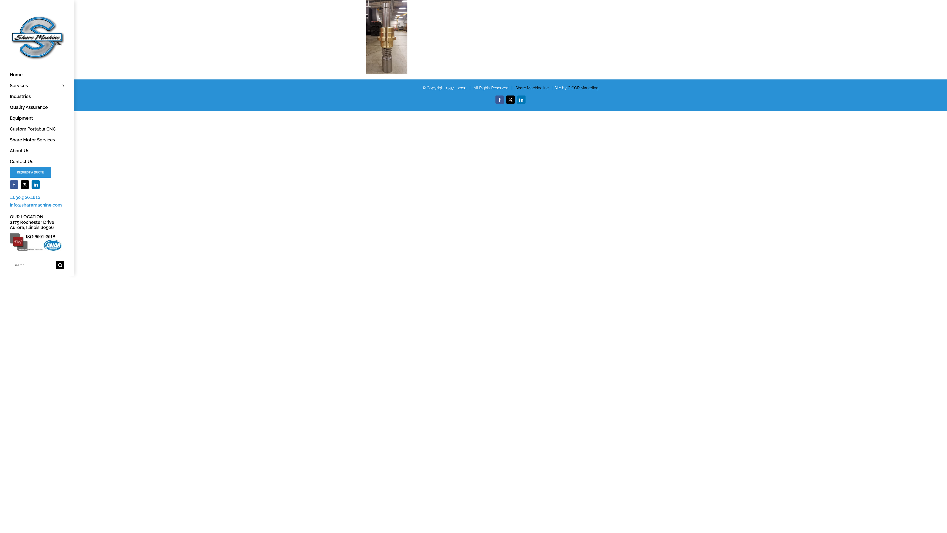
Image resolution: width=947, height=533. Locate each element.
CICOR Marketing (583, 88)
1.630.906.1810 (25, 197)
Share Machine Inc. (532, 88)
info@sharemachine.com (36, 205)
